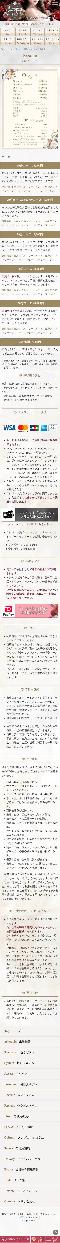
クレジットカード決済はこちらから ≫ (30, 524)
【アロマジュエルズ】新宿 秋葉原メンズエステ (18, 49)
